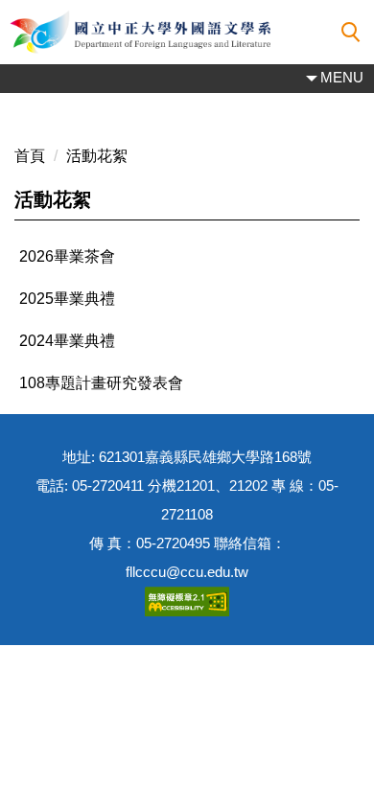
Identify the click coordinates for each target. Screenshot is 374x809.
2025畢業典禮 (67, 298)
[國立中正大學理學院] (187, 32)
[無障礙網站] (187, 600)
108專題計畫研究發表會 (101, 383)
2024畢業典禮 (67, 341)
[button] (351, 32)
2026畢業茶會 (67, 256)
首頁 (29, 156)
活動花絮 (97, 156)
